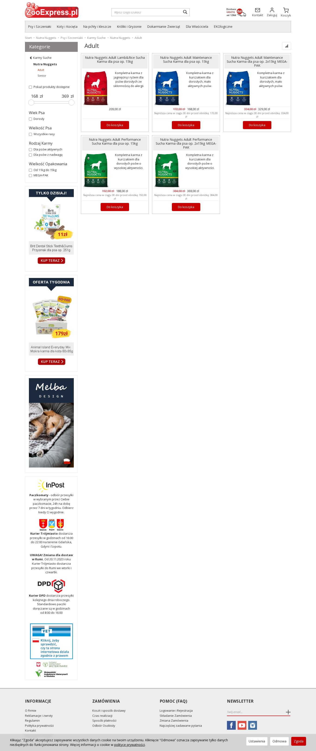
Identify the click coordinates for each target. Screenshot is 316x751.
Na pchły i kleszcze (97, 26)
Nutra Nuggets (45, 64)
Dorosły (39, 119)
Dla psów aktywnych (48, 149)
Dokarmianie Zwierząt (163, 26)
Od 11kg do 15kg (45, 170)
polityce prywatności (129, 744)
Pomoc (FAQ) (173, 701)
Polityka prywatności (39, 725)
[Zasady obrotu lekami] (51, 664)
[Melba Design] (51, 422)
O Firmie (30, 710)
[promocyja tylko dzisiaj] (51, 227)
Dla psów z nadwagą (48, 155)
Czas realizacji (102, 716)
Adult (41, 70)
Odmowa (279, 741)
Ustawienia (257, 741)
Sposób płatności (104, 720)
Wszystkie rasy (44, 134)
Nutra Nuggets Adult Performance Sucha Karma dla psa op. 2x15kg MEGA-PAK (186, 143)
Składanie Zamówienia (176, 716)
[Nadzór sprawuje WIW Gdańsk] (51, 673)
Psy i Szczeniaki (39, 26)
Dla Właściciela (197, 26)
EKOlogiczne (223, 26)
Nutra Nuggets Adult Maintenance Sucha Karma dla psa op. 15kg (186, 59)
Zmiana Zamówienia (174, 720)
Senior (42, 75)
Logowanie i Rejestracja (176, 710)
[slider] (31, 103)
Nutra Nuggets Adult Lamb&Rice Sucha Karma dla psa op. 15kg (115, 59)
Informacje (38, 701)
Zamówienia (106, 701)
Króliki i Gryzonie (129, 26)
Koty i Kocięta (67, 26)
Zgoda (299, 741)
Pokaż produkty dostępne (52, 87)
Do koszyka (115, 125)
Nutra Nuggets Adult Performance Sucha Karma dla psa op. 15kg (115, 141)
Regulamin (32, 720)
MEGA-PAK (41, 175)
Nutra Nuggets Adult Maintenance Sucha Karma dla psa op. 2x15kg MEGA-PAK (257, 61)
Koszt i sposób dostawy (109, 710)
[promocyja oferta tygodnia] (51, 322)
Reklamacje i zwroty (39, 716)
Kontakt (30, 730)
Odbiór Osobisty (103, 725)
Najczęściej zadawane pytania (181, 725)
